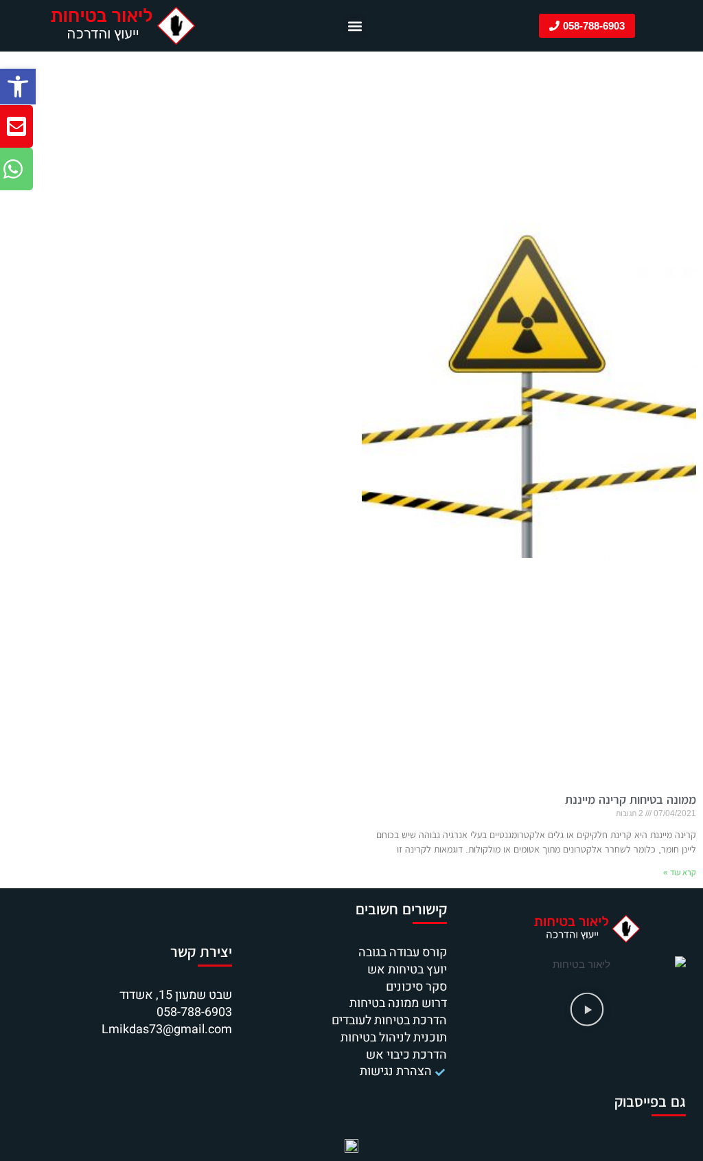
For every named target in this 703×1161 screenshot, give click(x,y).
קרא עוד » (679, 872)
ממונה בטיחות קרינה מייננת (630, 800)
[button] (18, 86)
